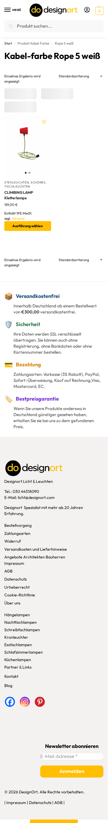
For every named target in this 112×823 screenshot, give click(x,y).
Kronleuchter (16, 637)
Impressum (14, 563)
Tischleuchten (17, 186)
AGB (8, 571)
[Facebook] (10, 702)
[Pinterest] (40, 702)
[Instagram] (25, 702)
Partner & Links (18, 667)
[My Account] (87, 10)
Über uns (12, 603)
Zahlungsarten (17, 533)
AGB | (59, 802)
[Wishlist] (44, 122)
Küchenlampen (17, 659)
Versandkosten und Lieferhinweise (35, 549)
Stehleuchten (16, 182)
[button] (98, 10)
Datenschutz (15, 579)
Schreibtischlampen (22, 629)
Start (8, 43)
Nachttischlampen (20, 622)
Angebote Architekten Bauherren (34, 557)
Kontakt (11, 676)
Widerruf (12, 541)
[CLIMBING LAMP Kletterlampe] (27, 146)
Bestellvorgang (18, 525)
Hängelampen (17, 614)
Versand (18, 218)
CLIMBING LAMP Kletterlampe (18, 195)
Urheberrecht (17, 587)
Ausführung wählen (27, 226)
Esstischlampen (18, 644)
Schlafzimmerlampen (23, 652)
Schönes (38, 182)
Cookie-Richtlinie (19, 595)
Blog (8, 685)
